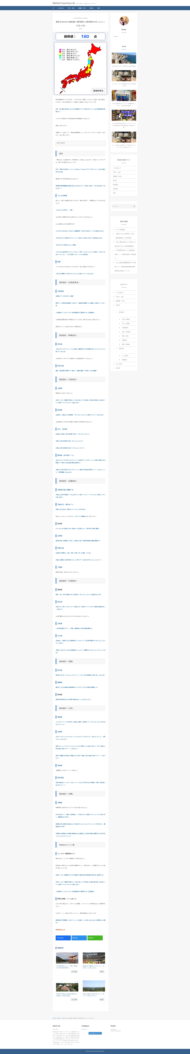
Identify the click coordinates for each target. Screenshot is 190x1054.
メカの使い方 (60, 8)
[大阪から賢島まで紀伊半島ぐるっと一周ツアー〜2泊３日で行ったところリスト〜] (94, 986)
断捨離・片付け (82, 8)
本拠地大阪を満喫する (65, 490)
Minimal (92, 1051)
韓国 (59, 262)
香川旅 (59, 670)
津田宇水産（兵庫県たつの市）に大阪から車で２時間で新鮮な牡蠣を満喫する (78, 540)
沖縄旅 (59, 802)
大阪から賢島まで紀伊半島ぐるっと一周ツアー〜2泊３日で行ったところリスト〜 (79, 560)
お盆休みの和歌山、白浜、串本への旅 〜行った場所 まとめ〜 (73, 553)
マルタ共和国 (62, 195)
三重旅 (59, 567)
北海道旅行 (125, 327)
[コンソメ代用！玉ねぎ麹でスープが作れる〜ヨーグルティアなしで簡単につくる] (124, 137)
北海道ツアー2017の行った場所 (64, 296)
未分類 (118, 368)
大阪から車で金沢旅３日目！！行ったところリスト (70, 448)
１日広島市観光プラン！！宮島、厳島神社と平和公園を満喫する (74, 628)
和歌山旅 (60, 548)
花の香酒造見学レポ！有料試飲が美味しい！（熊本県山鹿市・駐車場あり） (125, 254)
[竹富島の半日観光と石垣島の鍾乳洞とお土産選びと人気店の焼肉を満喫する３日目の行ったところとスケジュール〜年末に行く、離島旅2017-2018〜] (67, 986)
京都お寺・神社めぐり (65, 504)
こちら (71, 1044)
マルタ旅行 (125, 355)
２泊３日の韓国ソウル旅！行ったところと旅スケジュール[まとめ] (74, 273)
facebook (61, 938)
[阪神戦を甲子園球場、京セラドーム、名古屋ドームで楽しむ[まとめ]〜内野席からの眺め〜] (94, 958)
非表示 (62, 143)
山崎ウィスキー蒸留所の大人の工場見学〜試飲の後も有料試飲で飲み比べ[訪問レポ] (79, 875)
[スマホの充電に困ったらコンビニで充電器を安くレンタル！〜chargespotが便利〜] (124, 95)
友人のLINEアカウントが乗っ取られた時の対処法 (123, 66)
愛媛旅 (59, 682)
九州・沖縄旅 (74, 999)
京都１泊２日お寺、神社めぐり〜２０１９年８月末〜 (71, 509)
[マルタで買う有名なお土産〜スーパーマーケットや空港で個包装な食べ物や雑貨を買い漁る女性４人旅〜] (124, 115)
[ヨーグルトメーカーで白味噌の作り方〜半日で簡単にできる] (124, 75)
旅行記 (80, 28)
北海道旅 (60, 291)
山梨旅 (59, 388)
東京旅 (59, 344)
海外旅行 (115, 189)
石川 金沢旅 (62, 429)
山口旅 (59, 636)
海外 (61, 153)
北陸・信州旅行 (126, 332)
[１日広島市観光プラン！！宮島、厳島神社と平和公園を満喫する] (67, 958)
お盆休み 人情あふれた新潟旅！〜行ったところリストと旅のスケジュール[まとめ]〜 (80, 415)
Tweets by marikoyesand (116, 1030)
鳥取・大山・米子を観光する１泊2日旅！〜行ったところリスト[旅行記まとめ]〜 (78, 594)
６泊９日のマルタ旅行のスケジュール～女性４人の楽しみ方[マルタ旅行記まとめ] (79, 238)
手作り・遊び (71, 8)
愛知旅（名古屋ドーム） (66, 455)
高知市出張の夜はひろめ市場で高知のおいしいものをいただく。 (74, 699)
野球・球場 (125, 336)
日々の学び (119, 364)
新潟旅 (59, 410)
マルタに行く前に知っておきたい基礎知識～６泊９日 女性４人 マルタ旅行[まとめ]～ (80, 231)
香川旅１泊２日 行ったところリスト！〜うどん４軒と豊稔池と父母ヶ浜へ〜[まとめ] (80, 675)
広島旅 (59, 623)
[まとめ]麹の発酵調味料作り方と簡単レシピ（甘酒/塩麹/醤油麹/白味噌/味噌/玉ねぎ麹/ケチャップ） (125, 267)
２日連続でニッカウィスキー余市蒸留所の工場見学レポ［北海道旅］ (75, 312)
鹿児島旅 (60, 777)
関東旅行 (124, 340)
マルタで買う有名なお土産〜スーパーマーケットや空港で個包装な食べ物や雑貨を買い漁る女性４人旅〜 (124, 125)
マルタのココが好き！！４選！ (64, 210)
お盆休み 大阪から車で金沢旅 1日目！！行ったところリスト (73, 434)
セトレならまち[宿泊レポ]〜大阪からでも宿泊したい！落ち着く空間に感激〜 (77, 528)
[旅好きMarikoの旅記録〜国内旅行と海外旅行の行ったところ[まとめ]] (80, 63)
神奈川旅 (60, 366)
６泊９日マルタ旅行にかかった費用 (66, 245)
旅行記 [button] (91, 8)
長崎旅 (59, 765)
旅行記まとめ (61, 929)
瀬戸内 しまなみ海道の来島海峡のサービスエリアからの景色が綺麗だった (77, 687)
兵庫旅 (59, 536)
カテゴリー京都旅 (80, 516)
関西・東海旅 (126, 344)
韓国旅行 (124, 359)
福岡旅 (59, 717)
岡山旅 (59, 602)
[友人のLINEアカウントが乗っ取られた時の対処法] (124, 58)
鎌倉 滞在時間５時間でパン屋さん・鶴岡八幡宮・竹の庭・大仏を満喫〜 (76, 370)
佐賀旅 (59, 732)
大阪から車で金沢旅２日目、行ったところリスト (69, 441)
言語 (99, 8)
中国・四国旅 (74, 971)
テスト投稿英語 (120, 229)
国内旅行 (102, 971)
